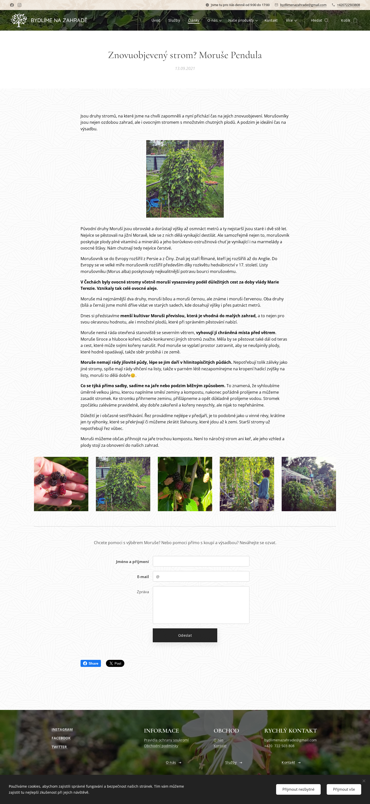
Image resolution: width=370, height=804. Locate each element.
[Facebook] (12, 5)
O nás (219, 740)
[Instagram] (19, 5)
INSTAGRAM (62, 729)
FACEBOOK (61, 738)
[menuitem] (157, 20)
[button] (320, 20)
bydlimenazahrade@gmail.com (303, 5)
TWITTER (60, 746)
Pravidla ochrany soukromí (166, 740)
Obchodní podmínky (161, 745)
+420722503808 (348, 5)
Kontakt (220, 745)
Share (93, 663)
